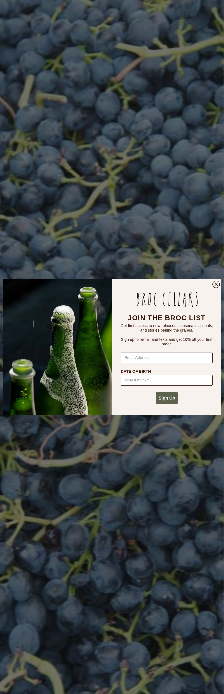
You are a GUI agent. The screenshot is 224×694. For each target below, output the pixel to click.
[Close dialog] (216, 284)
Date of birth (136, 371)
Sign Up (167, 398)
